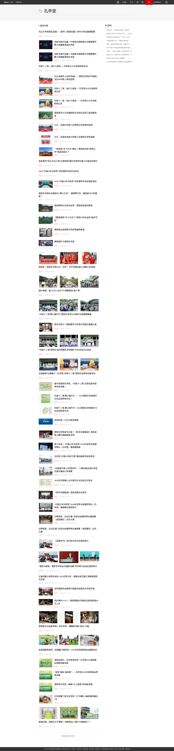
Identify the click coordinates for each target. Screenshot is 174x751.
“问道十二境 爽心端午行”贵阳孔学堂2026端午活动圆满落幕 (65, 314)
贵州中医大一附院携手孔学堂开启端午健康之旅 (75, 324)
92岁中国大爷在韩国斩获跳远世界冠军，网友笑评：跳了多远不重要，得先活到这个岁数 (120, 47)
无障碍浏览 (19, 2)
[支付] (137, 2)
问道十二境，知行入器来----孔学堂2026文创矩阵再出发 (63, 66)
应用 (11, 2)
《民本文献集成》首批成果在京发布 (70, 492)
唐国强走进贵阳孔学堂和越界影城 (69, 229)
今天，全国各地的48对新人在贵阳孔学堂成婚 (74, 137)
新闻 (41, 535)
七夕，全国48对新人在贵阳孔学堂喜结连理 (73, 125)
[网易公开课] (124, 2)
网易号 (41, 36)
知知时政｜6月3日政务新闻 (66, 420)
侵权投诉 (127, 749)
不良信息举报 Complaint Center (109, 749)
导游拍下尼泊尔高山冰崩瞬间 (115, 58)
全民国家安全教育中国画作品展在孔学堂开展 (74, 588)
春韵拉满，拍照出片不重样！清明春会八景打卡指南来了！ (65, 722)
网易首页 (6, 2)
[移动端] (118, 2)
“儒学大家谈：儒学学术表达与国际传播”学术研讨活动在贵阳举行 (68, 566)
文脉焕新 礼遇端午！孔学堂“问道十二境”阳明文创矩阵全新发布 (67, 373)
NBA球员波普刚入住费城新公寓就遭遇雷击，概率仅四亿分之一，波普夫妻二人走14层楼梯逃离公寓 (120, 62)
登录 (149, 2)
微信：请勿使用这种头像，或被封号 (117, 44)
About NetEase (66, 749)
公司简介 (73, 749)
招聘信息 (85, 749)
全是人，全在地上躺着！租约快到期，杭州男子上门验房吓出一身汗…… (120, 51)
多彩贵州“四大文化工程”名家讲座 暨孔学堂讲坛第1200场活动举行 (68, 161)
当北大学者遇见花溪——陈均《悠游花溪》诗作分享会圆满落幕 (67, 32)
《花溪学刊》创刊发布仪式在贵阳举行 (71, 541)
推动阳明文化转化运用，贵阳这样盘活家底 (73, 205)
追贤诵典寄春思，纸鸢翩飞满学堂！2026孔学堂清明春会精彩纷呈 (68, 650)
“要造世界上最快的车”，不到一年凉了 (118, 37)
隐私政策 (97, 749)
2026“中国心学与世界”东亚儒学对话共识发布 (59, 171)
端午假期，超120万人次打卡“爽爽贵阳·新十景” (60, 290)
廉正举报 (121, 749)
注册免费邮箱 (157, 2)
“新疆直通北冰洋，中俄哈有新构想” (117, 40)
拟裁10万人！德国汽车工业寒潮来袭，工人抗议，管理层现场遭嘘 (120, 54)
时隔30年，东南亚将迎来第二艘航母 (117, 30)
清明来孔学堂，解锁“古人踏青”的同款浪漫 (73, 684)
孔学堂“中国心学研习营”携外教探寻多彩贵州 (74, 456)
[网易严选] (131, 2)
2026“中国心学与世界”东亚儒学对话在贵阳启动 (75, 181)
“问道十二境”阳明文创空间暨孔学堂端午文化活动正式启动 (65, 350)
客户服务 (91, 749)
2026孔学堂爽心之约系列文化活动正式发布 (73, 480)
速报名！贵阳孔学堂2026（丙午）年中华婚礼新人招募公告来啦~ (67, 267)
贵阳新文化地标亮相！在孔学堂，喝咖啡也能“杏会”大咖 (64, 626)
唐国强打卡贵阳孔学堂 (64, 241)
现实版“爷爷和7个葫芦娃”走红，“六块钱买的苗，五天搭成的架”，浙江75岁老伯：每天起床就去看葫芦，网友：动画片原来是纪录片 (120, 33)
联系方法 (79, 749)
